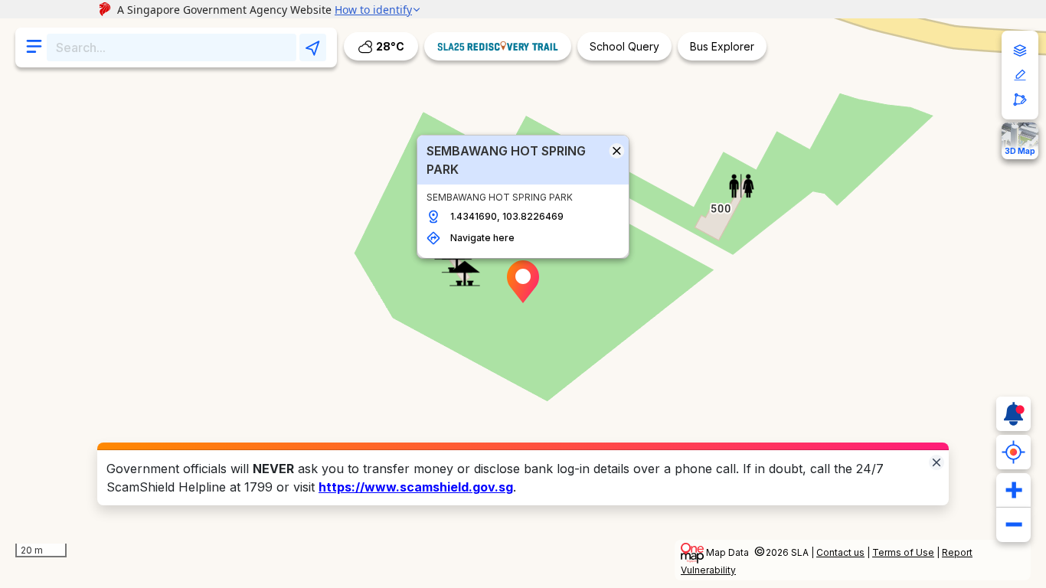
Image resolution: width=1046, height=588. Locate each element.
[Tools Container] (1020, 75)
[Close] (936, 461)
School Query (624, 46)
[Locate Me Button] (1013, 452)
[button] (523, 281)
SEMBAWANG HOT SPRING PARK (506, 160)
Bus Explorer (722, 46)
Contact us (840, 552)
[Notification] (1013, 414)
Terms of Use (903, 552)
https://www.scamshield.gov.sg (416, 487)
